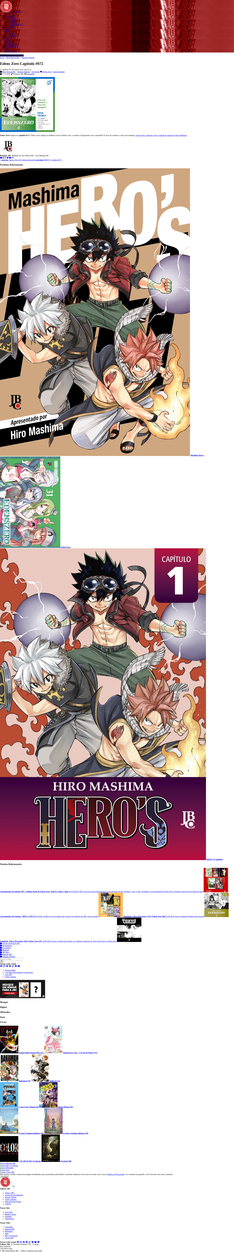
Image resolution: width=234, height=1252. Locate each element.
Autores (8, 1204)
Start (6, 1234)
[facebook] (3, 158)
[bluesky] (19, 966)
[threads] (16, 966)
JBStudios (9, 1231)
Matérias (5, 950)
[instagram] (5, 158)
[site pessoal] (1, 158)
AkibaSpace (9, 1219)
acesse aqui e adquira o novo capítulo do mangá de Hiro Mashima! (161, 135)
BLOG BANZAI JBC (11, 943)
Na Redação (7, 946)
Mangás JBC (7, 954)
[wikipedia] (13, 158)
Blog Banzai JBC (13, 58)
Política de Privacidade (116, 1174)
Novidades (35, 72)
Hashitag (8, 1216)
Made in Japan (10, 1214)
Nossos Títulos (10, 1197)
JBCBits (5, 952)
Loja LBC (9, 1212)
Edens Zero (47, 72)
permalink (30, 74)
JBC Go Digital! (11, 1236)
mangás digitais (59, 72)
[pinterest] (7, 966)
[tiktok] (13, 966)
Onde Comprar (10, 1199)
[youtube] (10, 158)
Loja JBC (8, 975)
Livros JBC (9, 1238)
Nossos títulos (10, 970)
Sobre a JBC (10, 1193)
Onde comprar (10, 977)
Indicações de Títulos (13, 1202)
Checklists (9, 1227)
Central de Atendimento (14, 1195)
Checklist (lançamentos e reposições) (19, 972)
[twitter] (8, 158)
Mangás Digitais (28, 58)
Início (2, 58)
